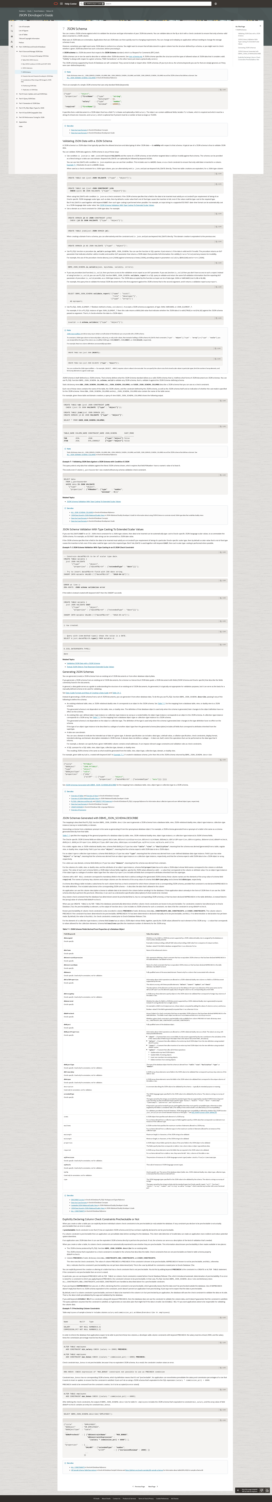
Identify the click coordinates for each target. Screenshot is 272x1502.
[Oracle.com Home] (56, 3)
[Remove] (103, 4)
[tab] (141, 90)
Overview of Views (92, 796)
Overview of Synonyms (78, 810)
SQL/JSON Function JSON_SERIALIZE (204, 1112)
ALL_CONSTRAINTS (78, 1211)
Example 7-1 (72, 165)
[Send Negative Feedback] (261, 1490)
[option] (248, 29)
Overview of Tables (77, 796)
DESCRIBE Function (77, 1200)
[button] (61, 3)
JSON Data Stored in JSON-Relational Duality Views (88, 515)
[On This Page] (260, 26)
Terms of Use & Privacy (146, 1498)
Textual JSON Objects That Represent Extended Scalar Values (90, 667)
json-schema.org (135, 56)
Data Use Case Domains (79, 130)
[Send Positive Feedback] (267, 1490)
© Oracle (96, 1498)
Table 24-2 (116, 693)
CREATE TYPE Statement (104, 801)
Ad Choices (174, 1498)
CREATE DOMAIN (77, 807)
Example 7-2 (119, 755)
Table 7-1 (161, 703)
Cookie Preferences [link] (162, 1498)
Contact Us (116, 1498)
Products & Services (129, 1498)
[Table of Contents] (12, 26)
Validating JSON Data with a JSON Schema (83, 663)
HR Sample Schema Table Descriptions (83, 1470)
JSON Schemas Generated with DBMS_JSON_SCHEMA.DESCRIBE (91, 785)
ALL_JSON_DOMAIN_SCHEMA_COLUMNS (81, 78)
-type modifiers (73, 334)
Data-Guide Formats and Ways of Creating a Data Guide (87, 693)
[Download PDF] (12, 42)
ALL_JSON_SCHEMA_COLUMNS (82, 512)
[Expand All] (12, 31)
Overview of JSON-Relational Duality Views (85, 798)
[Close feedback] (238, 1490)
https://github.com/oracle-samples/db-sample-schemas (144, 1470)
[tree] (36, 76)
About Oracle (106, 1498)
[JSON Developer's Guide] (12, 36)
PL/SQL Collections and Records (81, 801)
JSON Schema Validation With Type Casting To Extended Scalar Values (127, 205)
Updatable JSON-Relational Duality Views (84, 1205)
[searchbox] (158, 4)
